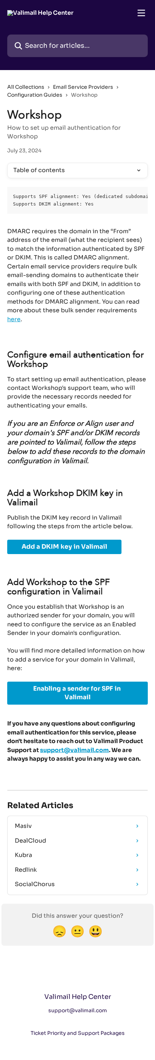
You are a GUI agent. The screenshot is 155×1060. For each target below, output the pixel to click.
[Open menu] (141, 13)
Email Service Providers (83, 87)
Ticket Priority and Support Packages (78, 1033)
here (14, 319)
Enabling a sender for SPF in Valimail (77, 693)
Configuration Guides (34, 95)
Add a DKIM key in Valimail (64, 546)
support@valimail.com (74, 750)
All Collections (25, 87)
